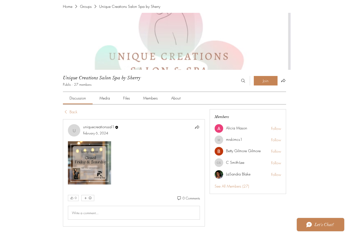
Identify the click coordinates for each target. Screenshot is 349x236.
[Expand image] (89, 162)
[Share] (197, 127)
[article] (134, 173)
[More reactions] (87, 198)
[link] (78, 98)
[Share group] (283, 80)
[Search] (243, 80)
